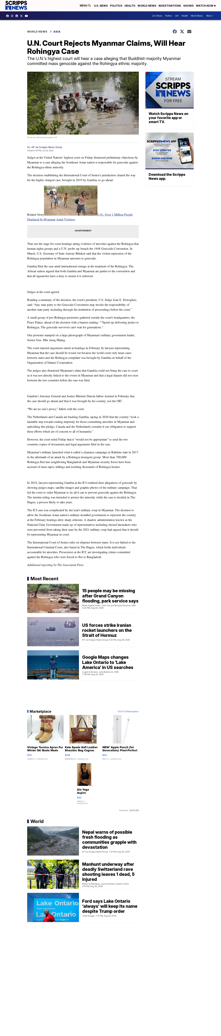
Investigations (170, 5)
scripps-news (17, 16)
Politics (116, 5)
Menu (84, 5)
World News (147, 5)
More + (209, 15)
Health (130, 5)
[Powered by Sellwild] (134, 810)
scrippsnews (8, 16)
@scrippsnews (27, 16)
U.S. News (101, 5)
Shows (188, 5)
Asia (57, 31)
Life (177, 15)
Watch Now (205, 5)
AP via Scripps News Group (46, 147)
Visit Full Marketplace (128, 711)
